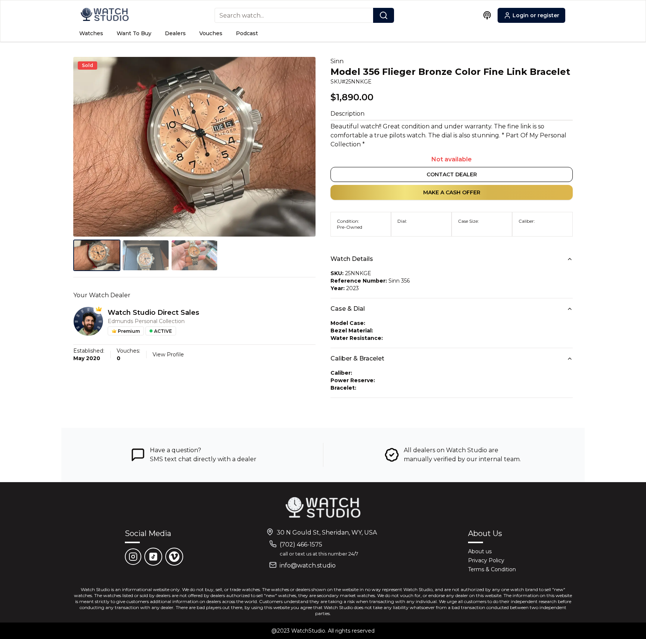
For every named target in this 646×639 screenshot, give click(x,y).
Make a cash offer (451, 192)
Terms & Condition (492, 569)
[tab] (96, 255)
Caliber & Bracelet (357, 358)
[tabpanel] (194, 147)
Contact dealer (452, 174)
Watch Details (351, 258)
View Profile (168, 354)
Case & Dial (347, 308)
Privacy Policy (486, 560)
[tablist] (194, 255)
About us (480, 551)
